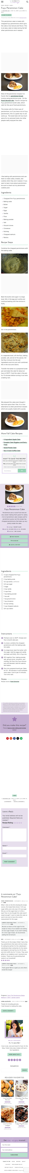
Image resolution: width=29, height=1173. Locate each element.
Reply (5, 902)
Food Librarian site (7, 100)
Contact (8, 1164)
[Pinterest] (14, 1060)
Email (4, 853)
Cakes (11, 5)
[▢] (2, 574)
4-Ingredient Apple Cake (12, 439)
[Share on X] (17, 738)
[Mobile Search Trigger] (27, 2)
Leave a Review (15, 544)
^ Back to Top (6, 1161)
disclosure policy (23, 17)
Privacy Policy (9, 1167)
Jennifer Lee (5, 10)
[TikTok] (20, 1060)
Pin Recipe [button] (15, 540)
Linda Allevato (6, 1001)
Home (2, 5)
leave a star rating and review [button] (17, 728)
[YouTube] (17, 1060)
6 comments (7, 801)
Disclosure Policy (17, 1164)
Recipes (7, 5)
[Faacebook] (9, 1060)
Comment (6, 827)
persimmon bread (17, 96)
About (23, 1161)
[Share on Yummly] (11, 738)
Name (5, 846)
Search (14, 1066)
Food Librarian (14, 681)
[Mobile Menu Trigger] (1, 2)
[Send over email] (21, 738)
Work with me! (19, 1167)
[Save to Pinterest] (7, 738)
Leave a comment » (19, 801)
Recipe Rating (7, 823)
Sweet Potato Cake (10, 448)
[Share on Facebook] (14, 738)
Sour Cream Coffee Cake (12, 451)
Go (22, 470)
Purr (24, 1170)
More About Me (14, 1054)
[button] (8, 506)
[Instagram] (12, 1060)
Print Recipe (15, 536)
